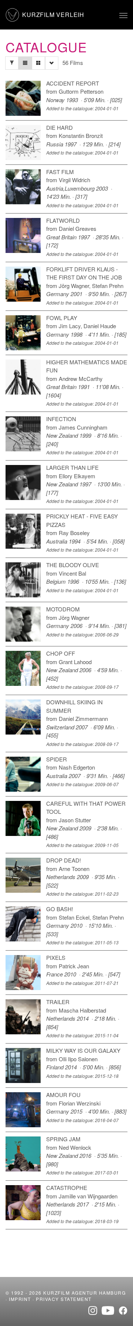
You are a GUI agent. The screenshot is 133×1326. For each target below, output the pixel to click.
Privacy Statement (64, 1299)
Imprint (20, 1299)
